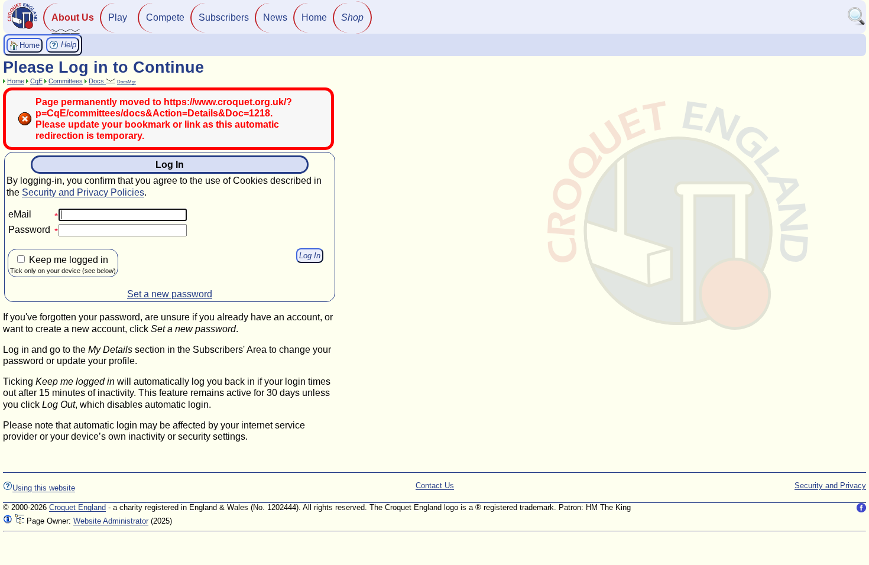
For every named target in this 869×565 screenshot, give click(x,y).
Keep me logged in (63, 264)
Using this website (43, 487)
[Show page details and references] (7, 521)
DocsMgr (126, 82)
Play (117, 17)
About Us (72, 17)
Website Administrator (110, 521)
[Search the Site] (856, 23)
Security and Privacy (830, 485)
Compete (165, 17)
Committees (65, 81)
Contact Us (435, 485)
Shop (352, 17)
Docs (97, 81)
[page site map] (19, 521)
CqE (36, 81)
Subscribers (224, 17)
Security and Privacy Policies (83, 192)
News (275, 17)
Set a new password (169, 294)
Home (314, 17)
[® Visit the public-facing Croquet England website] (22, 27)
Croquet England (77, 507)
